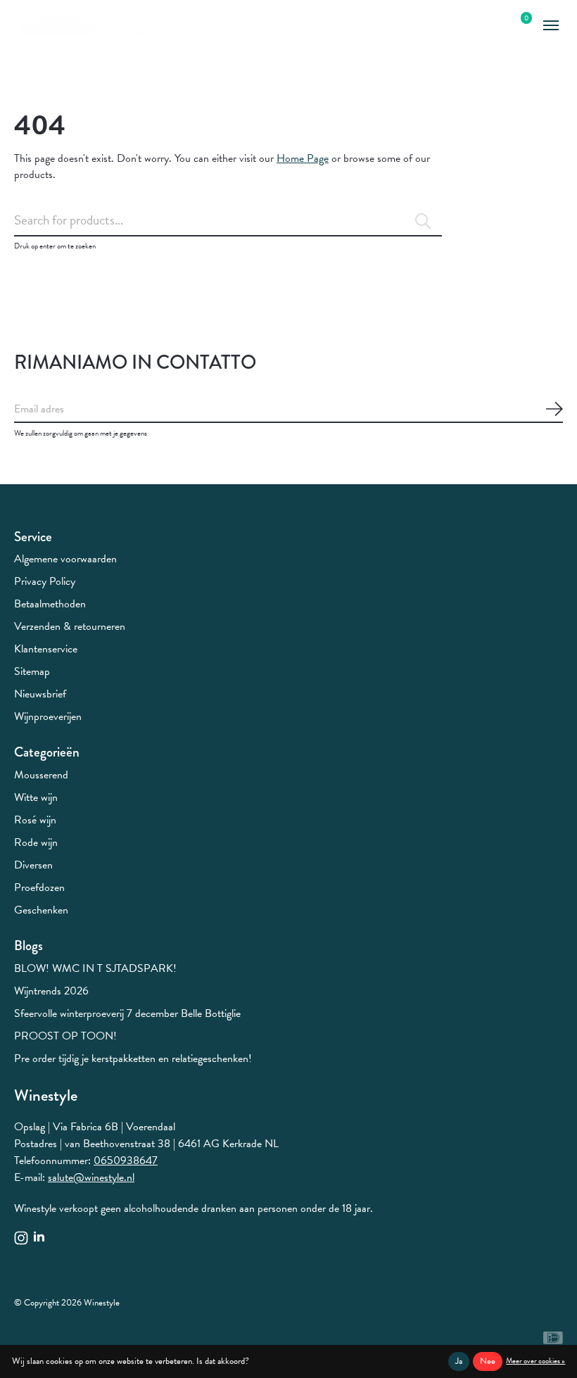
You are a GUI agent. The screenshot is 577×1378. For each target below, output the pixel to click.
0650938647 (126, 1160)
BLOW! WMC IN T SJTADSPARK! (95, 968)
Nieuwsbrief (40, 693)
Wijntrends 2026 (51, 990)
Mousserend (41, 774)
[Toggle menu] (550, 25)
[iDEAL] (553, 1341)
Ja (458, 1361)
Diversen (33, 864)
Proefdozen (39, 887)
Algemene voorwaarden (65, 558)
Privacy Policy (44, 581)
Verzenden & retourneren (69, 626)
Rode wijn (36, 842)
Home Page (303, 158)
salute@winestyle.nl (91, 1177)
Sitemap (32, 671)
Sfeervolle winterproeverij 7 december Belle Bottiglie (127, 1013)
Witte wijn (36, 797)
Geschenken (41, 910)
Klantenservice (45, 648)
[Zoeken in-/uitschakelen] (494, 25)
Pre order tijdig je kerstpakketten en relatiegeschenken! (133, 1058)
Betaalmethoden (50, 603)
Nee (487, 1361)
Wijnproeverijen (48, 716)
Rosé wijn (35, 819)
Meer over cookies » (535, 1361)
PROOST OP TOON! (65, 1036)
